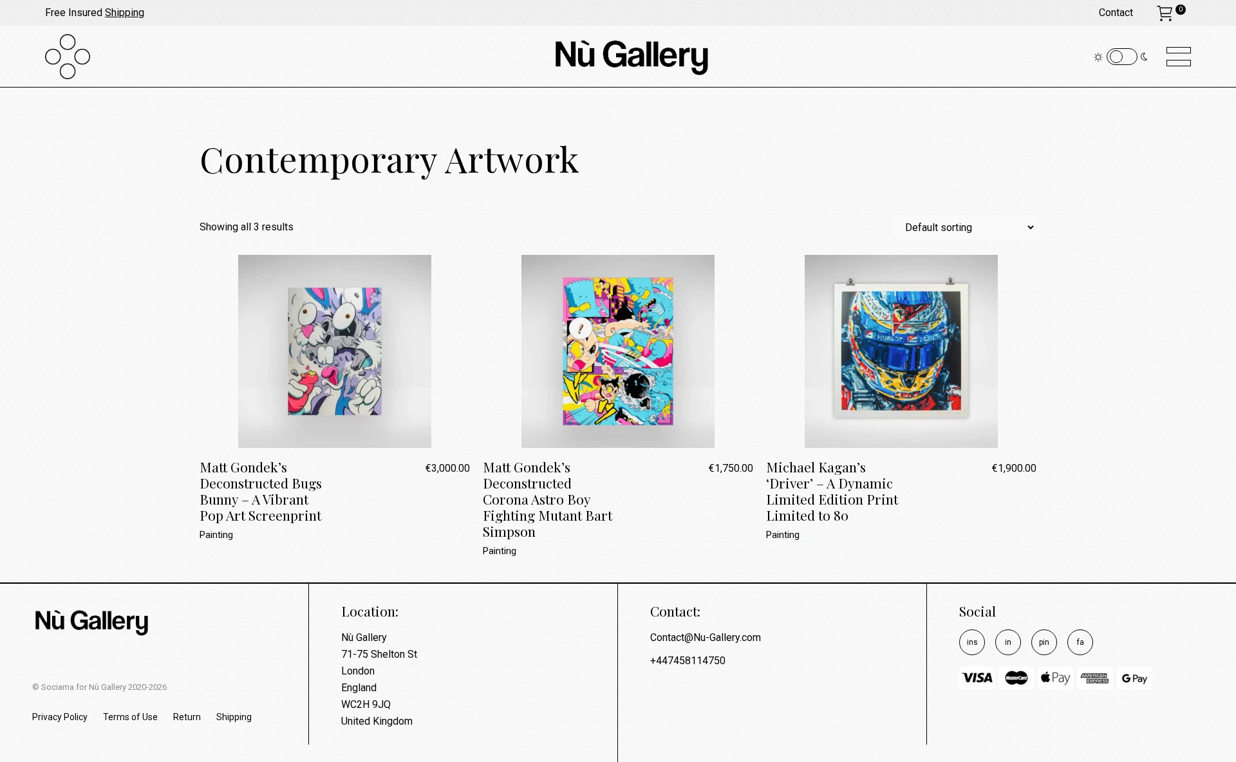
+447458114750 (688, 661)
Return (187, 717)
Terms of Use (130, 717)
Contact (1116, 12)
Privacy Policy (60, 717)
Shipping (124, 12)
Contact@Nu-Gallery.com (705, 637)
